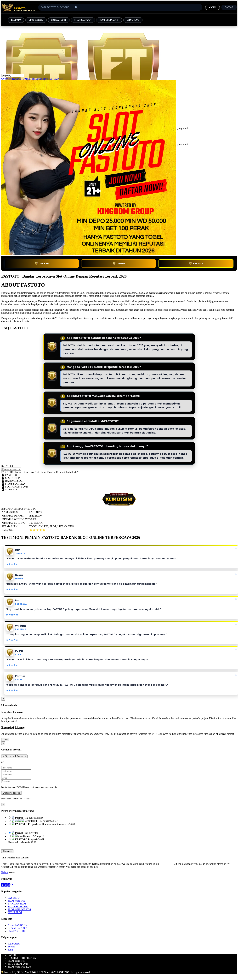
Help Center (14, 943)
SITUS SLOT (133, 20)
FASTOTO (16, 20)
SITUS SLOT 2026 (82, 20)
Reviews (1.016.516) (23, 78)
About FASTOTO (17, 925)
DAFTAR (44, 263)
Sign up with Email (14, 762)
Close (5, 739)
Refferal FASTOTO (18, 928)
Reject (4, 872)
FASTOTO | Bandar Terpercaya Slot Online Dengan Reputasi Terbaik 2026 (40, 472)
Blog (10, 949)
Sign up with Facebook (15, 756)
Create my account (11, 793)
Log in (34, 798)
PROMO (198, 263)
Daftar (229, 7)
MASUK (212, 7)
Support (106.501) (43, 78)
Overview (6, 78)
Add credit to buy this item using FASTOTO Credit (34, 827)
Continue (8, 851)
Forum (11, 946)
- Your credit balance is (41, 825)
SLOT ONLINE (36, 20)
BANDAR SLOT (58, 20)
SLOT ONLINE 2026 (109, 20)
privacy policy (167, 863)
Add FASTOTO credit (19, 845)
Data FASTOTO (16, 931)
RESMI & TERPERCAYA (22, 958)
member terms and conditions (71, 787)
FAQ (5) (58, 78)
